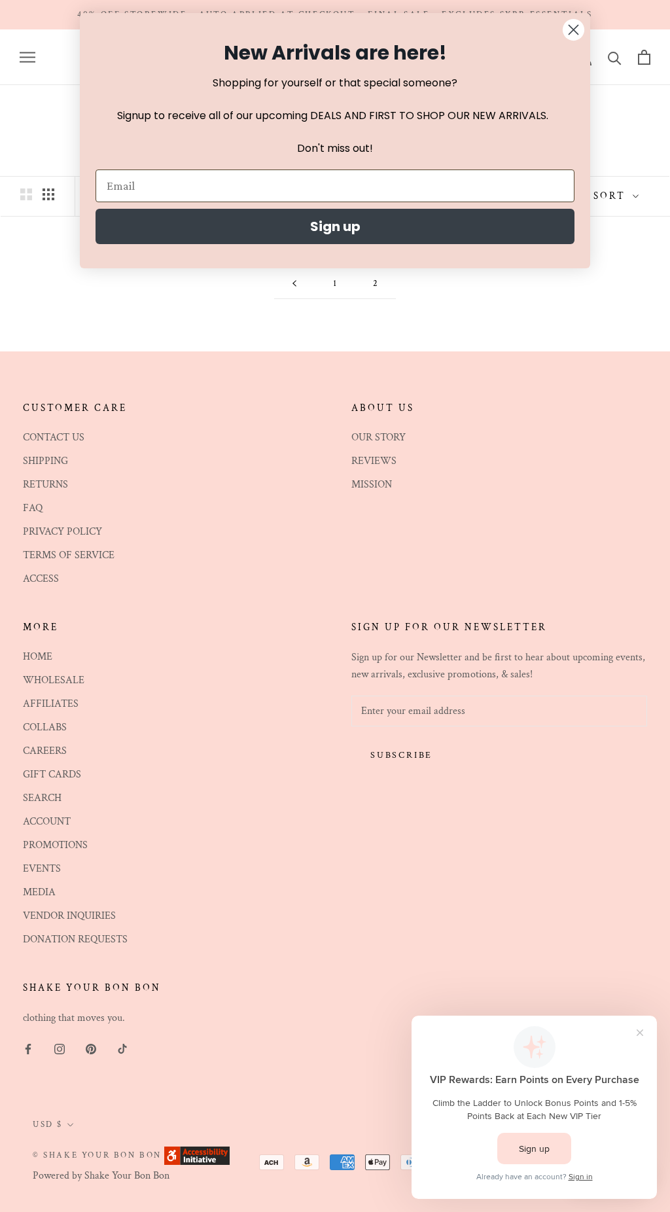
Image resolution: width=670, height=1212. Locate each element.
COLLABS (45, 727)
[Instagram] (59, 1048)
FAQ (33, 508)
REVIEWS (374, 461)
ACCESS (41, 579)
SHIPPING (45, 461)
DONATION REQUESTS (75, 939)
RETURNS (45, 484)
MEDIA (39, 892)
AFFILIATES (51, 704)
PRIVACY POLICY (62, 532)
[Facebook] (28, 1048)
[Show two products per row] (26, 194)
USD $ (48, 1124)
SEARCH (42, 798)
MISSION (371, 484)
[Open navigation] (27, 57)
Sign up (335, 226)
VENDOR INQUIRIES (69, 916)
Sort (611, 196)
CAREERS (45, 751)
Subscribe (401, 755)
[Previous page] (294, 283)
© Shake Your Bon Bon (97, 1155)
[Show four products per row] (48, 194)
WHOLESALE (53, 680)
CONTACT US (53, 437)
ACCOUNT (47, 822)
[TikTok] (122, 1048)
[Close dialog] (573, 29)
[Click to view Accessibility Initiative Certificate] (197, 1155)
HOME (37, 657)
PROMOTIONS (55, 845)
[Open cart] (644, 57)
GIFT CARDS (52, 774)
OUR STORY (378, 437)
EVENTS (42, 869)
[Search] (615, 57)
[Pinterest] (91, 1048)
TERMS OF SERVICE (69, 555)
